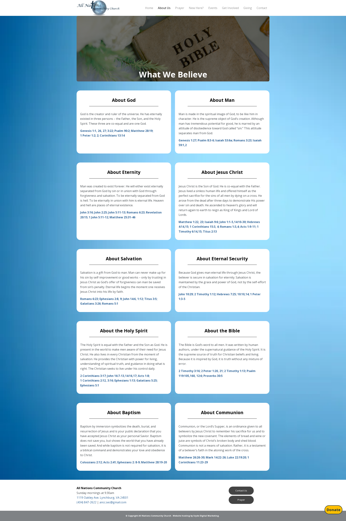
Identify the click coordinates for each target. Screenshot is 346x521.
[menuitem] (149, 8)
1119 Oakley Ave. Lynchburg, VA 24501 (102, 498)
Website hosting (181, 515)
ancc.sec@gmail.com (112, 502)
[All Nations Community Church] (98, 8)
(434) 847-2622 (86, 502)
